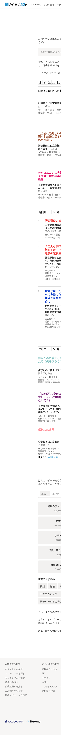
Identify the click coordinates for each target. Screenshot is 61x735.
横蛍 (47, 106)
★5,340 (49, 270)
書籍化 (55, 152)
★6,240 (49, 234)
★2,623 (42, 194)
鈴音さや (43, 191)
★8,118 (41, 416)
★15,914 (42, 377)
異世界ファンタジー (47, 379)
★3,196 (49, 318)
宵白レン (49, 315)
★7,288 (42, 152)
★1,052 (41, 448)
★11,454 (42, 109)
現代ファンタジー (46, 418)
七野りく (45, 444)
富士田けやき (45, 373)
